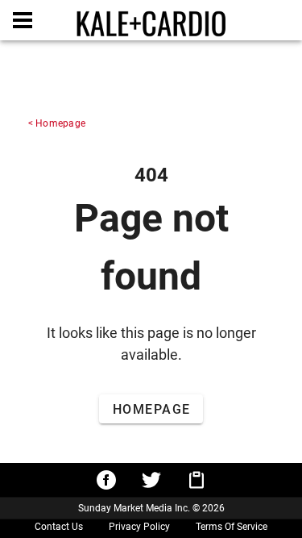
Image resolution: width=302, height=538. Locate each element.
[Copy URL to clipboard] (196, 480)
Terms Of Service (231, 526)
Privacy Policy (139, 526)
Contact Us (59, 526)
